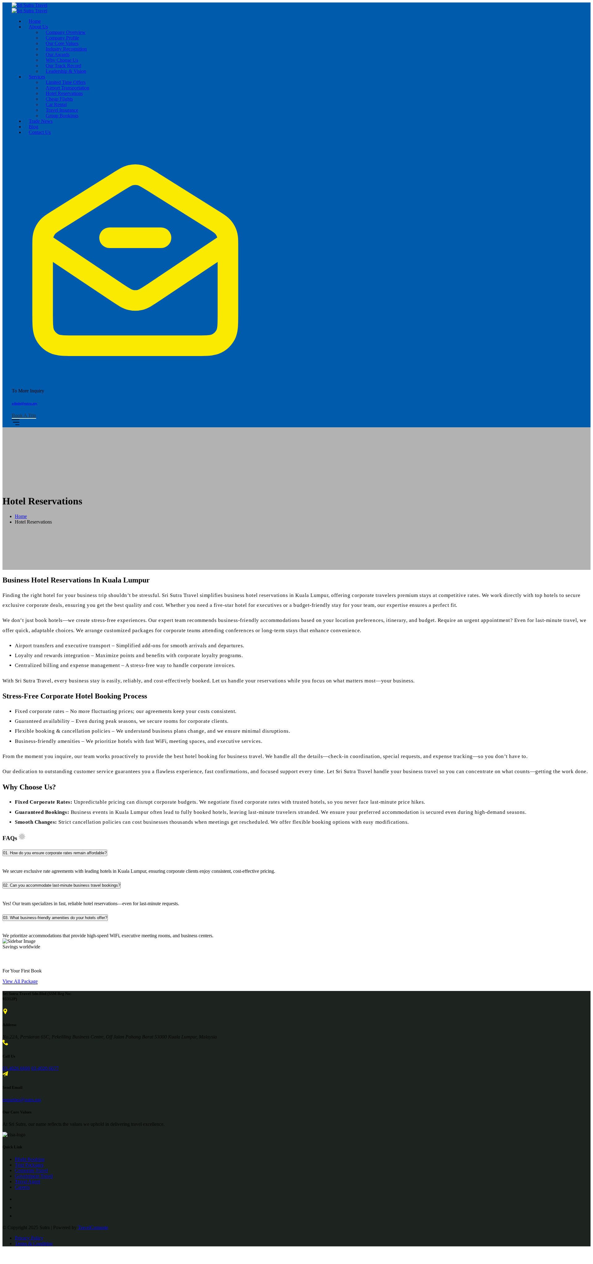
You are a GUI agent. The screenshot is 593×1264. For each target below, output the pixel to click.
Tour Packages (29, 1164)
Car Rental (56, 104)
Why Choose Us (62, 60)
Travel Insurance (62, 110)
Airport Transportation (67, 87)
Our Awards (57, 54)
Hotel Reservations (64, 93)
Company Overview (66, 32)
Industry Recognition (66, 49)
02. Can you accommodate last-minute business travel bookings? (61, 885)
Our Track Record (63, 65)
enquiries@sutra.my (21, 1099)
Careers (22, 1187)
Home (35, 21)
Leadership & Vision (66, 71)
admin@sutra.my (24, 403)
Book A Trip (24, 415)
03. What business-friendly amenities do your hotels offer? (55, 917)
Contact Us (40, 132)
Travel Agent (27, 1181)
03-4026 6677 (45, 1068)
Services (37, 76)
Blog (33, 126)
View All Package (20, 981)
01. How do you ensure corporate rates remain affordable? (55, 853)
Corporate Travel (31, 1170)
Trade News (41, 121)
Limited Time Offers (66, 82)
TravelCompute (93, 1227)
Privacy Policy (29, 1238)
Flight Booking (29, 1159)
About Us (38, 26)
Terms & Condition (34, 1243)
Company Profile (62, 37)
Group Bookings (62, 115)
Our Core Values (62, 43)
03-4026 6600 (16, 1068)
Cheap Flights (59, 99)
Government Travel (34, 1176)
